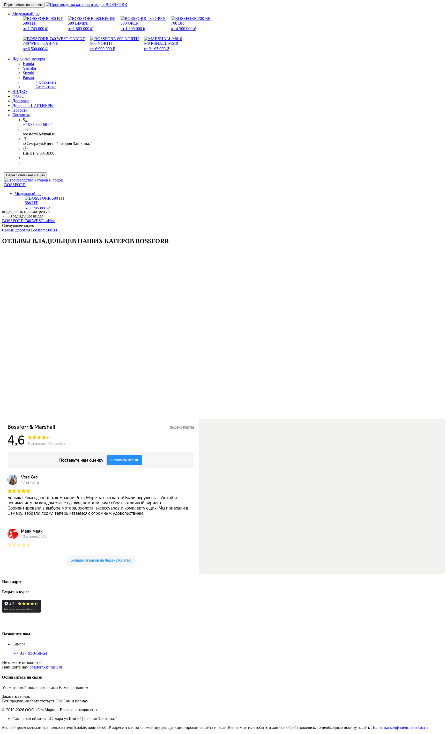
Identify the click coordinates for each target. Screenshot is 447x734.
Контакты (21, 115)
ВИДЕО (19, 91)
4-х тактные (45, 82)
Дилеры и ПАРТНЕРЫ (33, 105)
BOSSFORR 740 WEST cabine (28, 221)
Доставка (20, 101)
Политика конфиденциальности (399, 727)
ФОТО (18, 96)
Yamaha (29, 68)
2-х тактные (45, 87)
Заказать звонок (16, 696)
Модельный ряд (26, 14)
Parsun (28, 77)
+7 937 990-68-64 (38, 124)
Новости (20, 110)
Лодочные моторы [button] (28, 59)
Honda (28, 63)
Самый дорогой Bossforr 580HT (30, 230)
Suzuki (28, 73)
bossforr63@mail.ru (45, 667)
